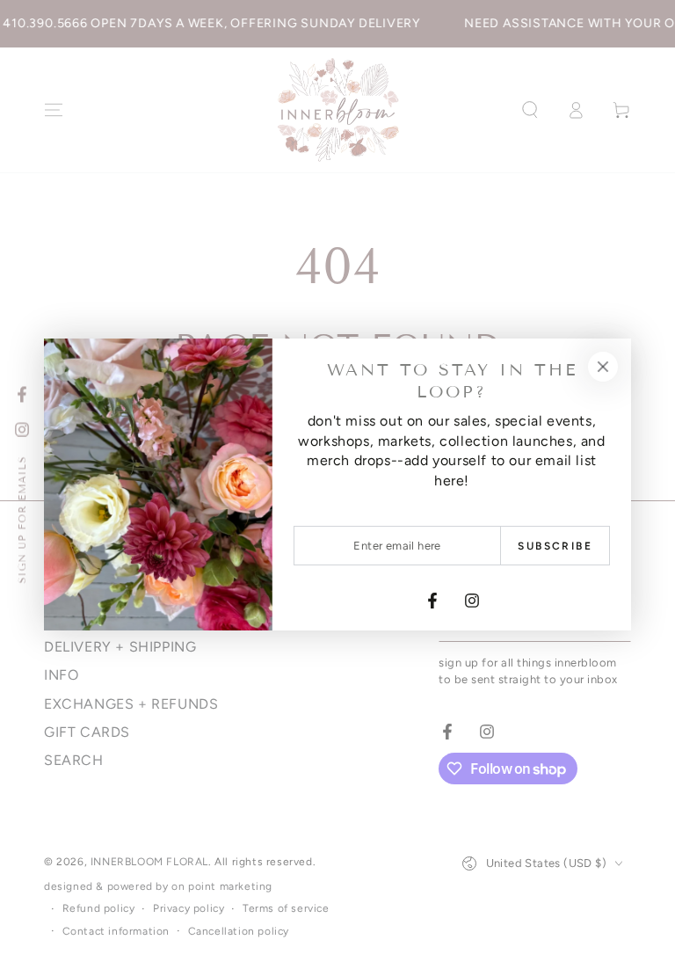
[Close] (603, 366)
